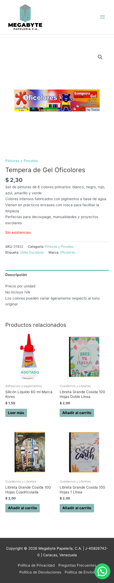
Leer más (16, 413)
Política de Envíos (80, 572)
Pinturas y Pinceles (21, 161)
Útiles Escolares (32, 252)
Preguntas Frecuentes (77, 565)
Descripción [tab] (16, 275)
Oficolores (67, 252)
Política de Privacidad (36, 565)
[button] (100, 57)
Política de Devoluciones (40, 572)
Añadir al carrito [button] (76, 413)
